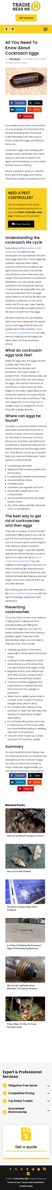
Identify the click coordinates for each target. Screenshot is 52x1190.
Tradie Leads (26, 1186)
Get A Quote (26, 17)
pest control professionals (23, 593)
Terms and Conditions (33, 1182)
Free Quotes (22, 224)
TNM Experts (14, 59)
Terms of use (13, 1182)
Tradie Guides (20, 62)
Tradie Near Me (20, 1178)
